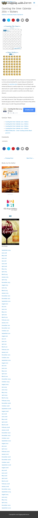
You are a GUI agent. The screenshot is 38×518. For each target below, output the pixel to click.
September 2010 (6, 360)
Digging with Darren (19, 3)
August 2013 (5, 285)
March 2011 (4, 347)
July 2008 (4, 414)
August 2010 (5, 363)
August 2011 (5, 336)
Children (4, 14)
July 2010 (4, 365)
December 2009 (6, 379)
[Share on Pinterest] (13, 21)
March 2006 (5, 481)
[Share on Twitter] (8, 21)
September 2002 (6, 508)
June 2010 (4, 368)
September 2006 (6, 465)
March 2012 (5, 317)
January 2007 (5, 454)
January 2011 (5, 352)
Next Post (30, 158)
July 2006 (4, 470)
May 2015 (4, 269)
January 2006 (5, 486)
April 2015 (4, 271)
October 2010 (5, 357)
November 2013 (6, 282)
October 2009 (5, 381)
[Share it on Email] (22, 21)
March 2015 (5, 274)
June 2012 (4, 309)
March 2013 (5, 290)
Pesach (15, 14)
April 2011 (4, 344)
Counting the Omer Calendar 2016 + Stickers (16, 122)
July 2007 (4, 446)
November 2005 (6, 489)
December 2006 (6, 457)
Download (29, 110)
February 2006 (6, 484)
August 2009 (5, 384)
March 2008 (5, 424)
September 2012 (6, 301)
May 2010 (4, 371)
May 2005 (4, 500)
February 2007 (6, 451)
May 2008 (4, 419)
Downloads (9, 14)
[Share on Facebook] (4, 21)
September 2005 (6, 492)
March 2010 (5, 376)
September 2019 (6, 250)
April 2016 (4, 266)
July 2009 (4, 387)
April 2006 (4, 478)
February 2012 (5, 320)
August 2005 (5, 494)
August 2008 (5, 411)
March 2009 (5, 398)
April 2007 (4, 449)
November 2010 (6, 355)
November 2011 (6, 328)
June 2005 (4, 497)
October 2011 (5, 330)
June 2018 (4, 253)
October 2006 (5, 462)
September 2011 (6, 333)
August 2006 (5, 467)
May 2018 (4, 255)
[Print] (27, 21)
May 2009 (4, 392)
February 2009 (6, 400)
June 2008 (4, 416)
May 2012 (4, 312)
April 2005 (4, 502)
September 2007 (6, 441)
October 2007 (5, 438)
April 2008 (4, 422)
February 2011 (5, 349)
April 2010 (4, 373)
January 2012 (5, 322)
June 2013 (4, 288)
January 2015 (5, 277)
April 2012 (4, 314)
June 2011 (4, 341)
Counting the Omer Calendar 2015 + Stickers (16, 126)
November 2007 (6, 435)
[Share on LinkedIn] (17, 21)
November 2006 (6, 459)
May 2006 (4, 475)
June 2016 (4, 263)
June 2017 (4, 258)
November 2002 (6, 505)
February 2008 (6, 427)
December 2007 (6, 432)
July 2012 (4, 306)
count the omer (13, 84)
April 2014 (4, 279)
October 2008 (5, 406)
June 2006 (4, 473)
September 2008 (6, 408)
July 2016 (4, 261)
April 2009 (4, 395)
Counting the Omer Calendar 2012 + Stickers (16, 128)
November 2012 (6, 298)
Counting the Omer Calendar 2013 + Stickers (16, 124)
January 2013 (5, 293)
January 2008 (5, 430)
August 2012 (5, 304)
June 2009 (4, 390)
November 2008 (6, 403)
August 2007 (5, 443)
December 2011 (6, 325)
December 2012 (6, 296)
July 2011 (4, 339)
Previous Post (8, 158)
